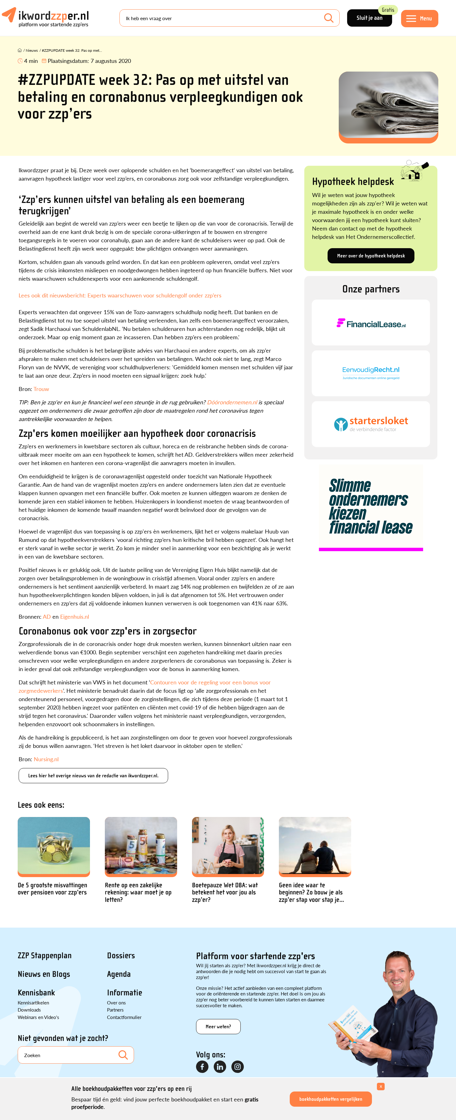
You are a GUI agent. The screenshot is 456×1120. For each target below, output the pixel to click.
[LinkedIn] (220, 1067)
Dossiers (121, 955)
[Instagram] (237, 1067)
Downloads (29, 1009)
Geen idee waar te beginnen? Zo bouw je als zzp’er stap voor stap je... (311, 892)
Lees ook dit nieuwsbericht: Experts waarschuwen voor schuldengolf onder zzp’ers (120, 295)
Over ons (116, 1002)
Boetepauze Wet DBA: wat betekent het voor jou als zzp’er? (225, 892)
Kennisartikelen (33, 1002)
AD (47, 616)
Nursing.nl (46, 759)
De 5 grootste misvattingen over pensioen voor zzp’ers (52, 888)
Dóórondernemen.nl (232, 402)
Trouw (41, 389)
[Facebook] (202, 1067)
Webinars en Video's (38, 1017)
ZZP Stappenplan (45, 955)
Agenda (119, 974)
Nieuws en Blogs (44, 974)
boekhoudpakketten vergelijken (330, 1099)
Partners (115, 1009)
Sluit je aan (374, 15)
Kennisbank (36, 993)
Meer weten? (218, 1027)
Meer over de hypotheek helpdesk (371, 256)
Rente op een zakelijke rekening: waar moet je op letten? (138, 892)
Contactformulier (124, 1017)
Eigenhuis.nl (74, 616)
